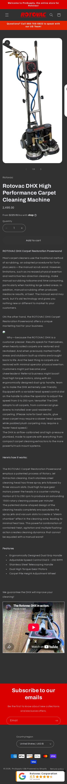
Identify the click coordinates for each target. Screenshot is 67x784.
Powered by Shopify (37, 769)
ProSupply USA (19, 769)
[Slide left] (26, 169)
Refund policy (57, 769)
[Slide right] (40, 169)
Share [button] (9, 662)
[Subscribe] (56, 721)
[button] (7, 15)
